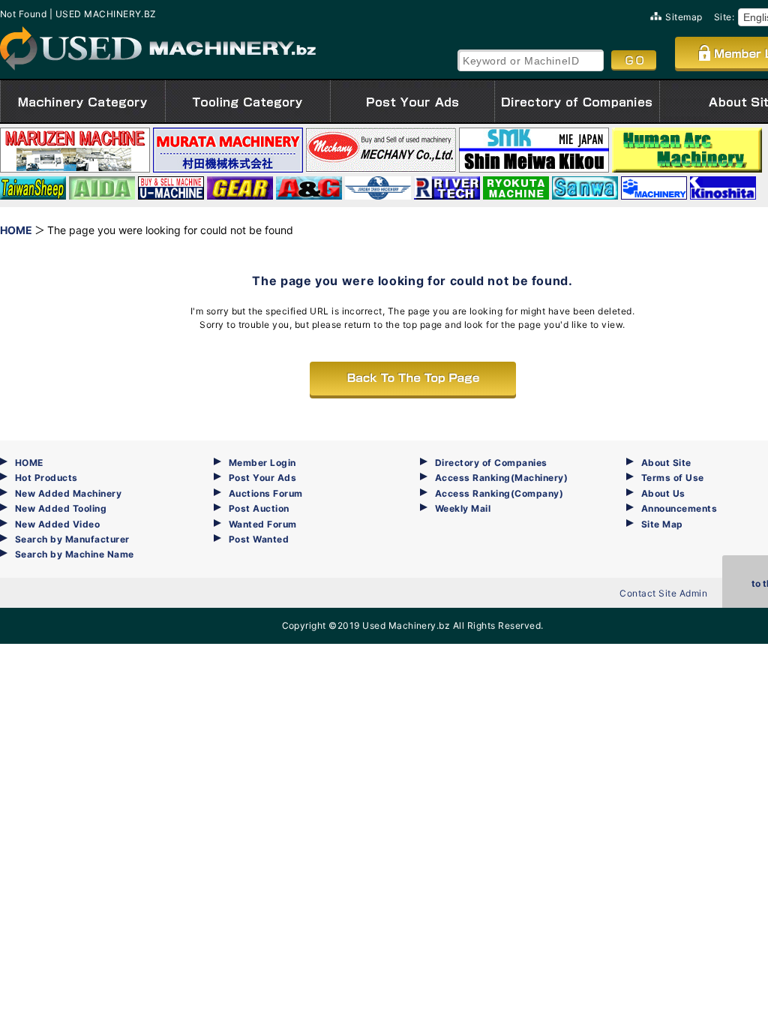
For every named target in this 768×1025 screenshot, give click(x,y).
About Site (666, 462)
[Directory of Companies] (577, 101)
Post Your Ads (262, 477)
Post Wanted (259, 539)
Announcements (679, 508)
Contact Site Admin (663, 593)
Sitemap (683, 17)
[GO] (633, 60)
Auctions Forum (266, 493)
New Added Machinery (68, 493)
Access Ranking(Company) (499, 493)
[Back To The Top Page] (413, 378)
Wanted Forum (263, 524)
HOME (29, 462)
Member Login (262, 462)
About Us (663, 493)
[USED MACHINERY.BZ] (158, 48)
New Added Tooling (60, 508)
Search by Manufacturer (72, 539)
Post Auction (259, 508)
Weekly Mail (462, 508)
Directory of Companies (491, 462)
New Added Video (57, 524)
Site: (724, 17)
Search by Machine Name (74, 554)
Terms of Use (672, 477)
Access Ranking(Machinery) (501, 477)
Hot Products (46, 477)
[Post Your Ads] (412, 101)
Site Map (662, 524)
